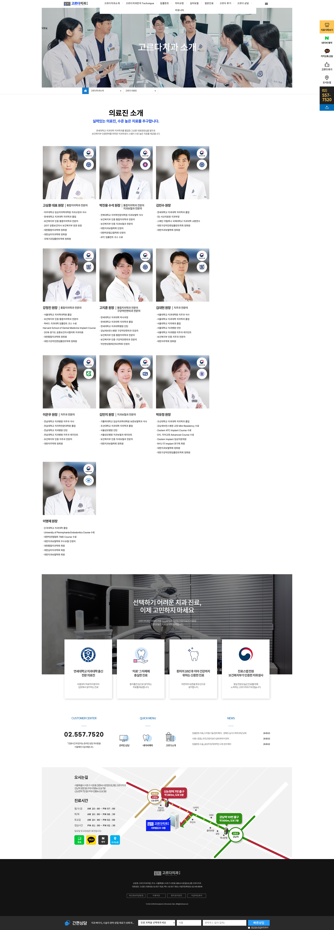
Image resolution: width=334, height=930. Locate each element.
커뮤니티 (179, 10)
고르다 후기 (225, 3)
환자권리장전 (176, 896)
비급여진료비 (196, 896)
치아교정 (179, 3)
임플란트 (164, 3)
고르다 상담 (243, 3)
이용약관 (156, 896)
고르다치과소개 (112, 3)
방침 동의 (259, 927)
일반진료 (209, 3)
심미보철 (194, 3)
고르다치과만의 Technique (140, 3)
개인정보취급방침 (136, 896)
